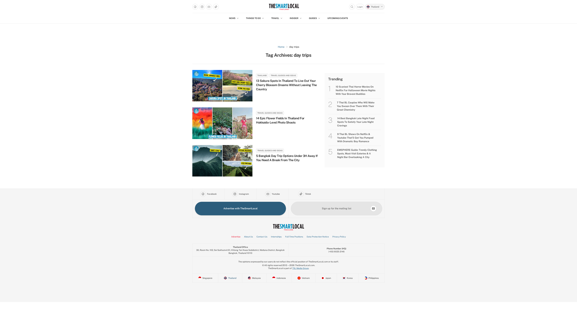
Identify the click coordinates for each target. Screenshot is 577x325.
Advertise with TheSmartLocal (240, 208)
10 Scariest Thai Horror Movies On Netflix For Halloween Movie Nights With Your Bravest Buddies (355, 90)
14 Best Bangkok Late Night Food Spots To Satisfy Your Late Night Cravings (356, 122)
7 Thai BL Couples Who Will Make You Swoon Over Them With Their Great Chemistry (355, 106)
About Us (248, 236)
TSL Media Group (300, 268)
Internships (276, 236)
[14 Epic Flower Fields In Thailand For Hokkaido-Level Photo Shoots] (222, 123)
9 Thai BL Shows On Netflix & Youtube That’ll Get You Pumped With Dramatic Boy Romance (355, 138)
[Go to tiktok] (216, 7)
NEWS (232, 18)
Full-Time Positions (294, 236)
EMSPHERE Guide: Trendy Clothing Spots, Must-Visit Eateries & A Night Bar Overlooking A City (357, 154)
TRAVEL (275, 18)
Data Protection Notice (318, 236)
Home (281, 46)
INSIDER (294, 18)
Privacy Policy (339, 236)
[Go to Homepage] (284, 7)
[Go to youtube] (209, 7)
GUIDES (313, 18)
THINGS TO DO (253, 18)
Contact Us (261, 236)
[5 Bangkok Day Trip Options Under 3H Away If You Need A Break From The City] (222, 160)
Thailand (262, 75)
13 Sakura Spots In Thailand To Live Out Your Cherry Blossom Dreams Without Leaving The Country (286, 85)
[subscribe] (373, 208)
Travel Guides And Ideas (283, 75)
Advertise (235, 236)
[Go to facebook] (195, 7)
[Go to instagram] (202, 7)
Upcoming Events (337, 18)
